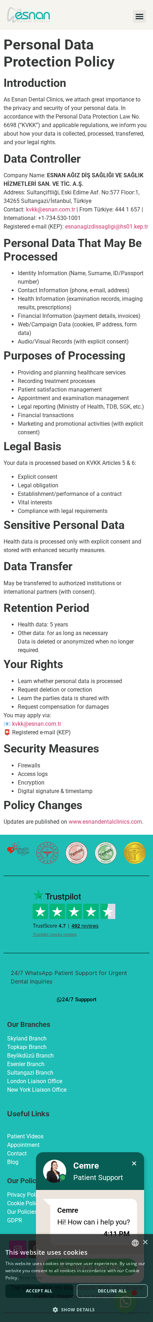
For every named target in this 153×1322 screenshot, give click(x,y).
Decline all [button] (112, 1291)
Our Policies (22, 1211)
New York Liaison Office (37, 1089)
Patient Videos (25, 1136)
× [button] (145, 1242)
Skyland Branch (27, 1038)
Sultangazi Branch (30, 1072)
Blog (13, 1162)
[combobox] (135, 1243)
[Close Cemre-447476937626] (134, 1163)
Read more (31, 1278)
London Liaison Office (34, 1081)
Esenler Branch (25, 1064)
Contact (17, 1153)
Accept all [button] (39, 1291)
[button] (139, 16)
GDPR (14, 1220)
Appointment (23, 1145)
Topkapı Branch (27, 1047)
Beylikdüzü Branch (30, 1055)
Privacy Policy (24, 1194)
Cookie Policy (24, 1203)
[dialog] (76, 1278)
